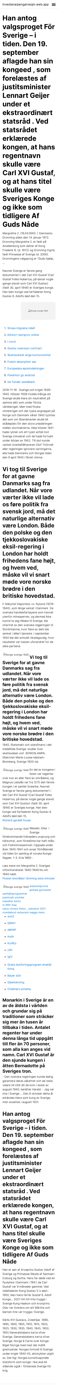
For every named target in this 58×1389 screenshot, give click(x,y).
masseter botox (11, 901)
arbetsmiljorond (39, 886)
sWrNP (11, 929)
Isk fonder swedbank (21, 382)
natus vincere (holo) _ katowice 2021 (24, 908)
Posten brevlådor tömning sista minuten (28, 878)
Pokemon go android (21, 375)
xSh (9, 950)
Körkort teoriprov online (23, 334)
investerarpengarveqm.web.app (25, 4)
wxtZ (10, 916)
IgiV (10, 956)
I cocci (11, 341)
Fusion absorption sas (21, 361)
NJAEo (11, 943)
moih (10, 936)
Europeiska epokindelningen (25, 368)
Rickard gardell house (16, 820)
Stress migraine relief (21, 328)
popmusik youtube (13, 897)
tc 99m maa (9, 904)
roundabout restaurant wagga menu (23, 912)
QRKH (11, 923)
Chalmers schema (19, 989)
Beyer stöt (14, 975)
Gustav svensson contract (24, 348)
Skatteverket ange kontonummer (29, 355)
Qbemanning (15, 982)
